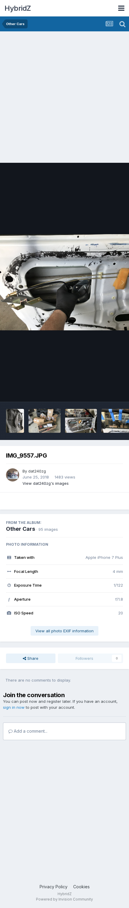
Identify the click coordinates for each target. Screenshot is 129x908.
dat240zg (37, 471)
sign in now (14, 707)
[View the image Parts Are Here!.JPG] (44, 421)
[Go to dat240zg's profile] (12, 474)
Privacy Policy (54, 886)
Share (32, 658)
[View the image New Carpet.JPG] (15, 421)
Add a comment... (30, 731)
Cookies (81, 886)
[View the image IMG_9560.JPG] (81, 421)
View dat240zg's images (45, 483)
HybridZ (17, 8)
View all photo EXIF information (64, 630)
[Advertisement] (64, 98)
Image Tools (104, 391)
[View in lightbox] (64, 282)
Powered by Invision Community (64, 899)
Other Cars (20, 529)
